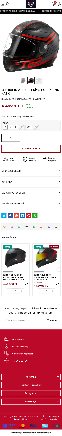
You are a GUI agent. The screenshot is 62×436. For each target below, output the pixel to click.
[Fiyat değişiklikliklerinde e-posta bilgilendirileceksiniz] (34, 227)
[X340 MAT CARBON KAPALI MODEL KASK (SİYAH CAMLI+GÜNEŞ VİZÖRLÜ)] (15, 257)
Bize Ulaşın (31, 401)
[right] (58, 269)
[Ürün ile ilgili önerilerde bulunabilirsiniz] (56, 227)
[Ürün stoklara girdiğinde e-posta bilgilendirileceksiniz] (42, 227)
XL (21, 127)
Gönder (53, 320)
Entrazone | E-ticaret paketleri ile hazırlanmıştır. (31, 433)
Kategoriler (31, 393)
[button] (5, 46)
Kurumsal (31, 376)
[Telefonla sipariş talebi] (49, 227)
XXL (29, 127)
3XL (37, 127)
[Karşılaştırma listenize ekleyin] (27, 227)
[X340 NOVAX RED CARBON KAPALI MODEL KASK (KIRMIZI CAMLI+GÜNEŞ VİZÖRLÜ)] (46, 257)
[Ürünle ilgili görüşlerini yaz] (19, 227)
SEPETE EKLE (32, 148)
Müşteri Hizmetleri (31, 385)
